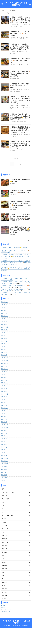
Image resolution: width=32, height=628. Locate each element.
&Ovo (20, 64)
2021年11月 (4, 461)
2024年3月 (4, 383)
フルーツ (24, 107)
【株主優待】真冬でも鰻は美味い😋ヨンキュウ (14, 247)
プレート (20, 66)
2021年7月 (4, 472)
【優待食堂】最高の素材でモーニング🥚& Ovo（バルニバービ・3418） (20, 60)
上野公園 (28, 107)
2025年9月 (4, 332)
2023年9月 (4, 399)
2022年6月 (4, 441)
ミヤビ (14, 38)
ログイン (3, 606)
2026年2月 (4, 318)
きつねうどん (22, 51)
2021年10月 (4, 464)
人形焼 (15, 26)
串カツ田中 (20, 121)
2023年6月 (4, 408)
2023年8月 (4, 402)
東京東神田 (19, 26)
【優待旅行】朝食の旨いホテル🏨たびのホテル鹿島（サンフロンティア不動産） (20, 73)
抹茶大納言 (21, 38)
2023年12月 (4, 391)
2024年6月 (4, 374)
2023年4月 (4, 413)
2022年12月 (4, 424)
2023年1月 (4, 422)
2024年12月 (4, 358)
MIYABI (20, 37)
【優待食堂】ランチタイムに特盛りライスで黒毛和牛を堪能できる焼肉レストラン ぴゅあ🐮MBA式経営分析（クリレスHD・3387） (16, 262)
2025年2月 (4, 352)
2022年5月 (4, 444)
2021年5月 (4, 477)
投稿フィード (5, 607)
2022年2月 (4, 452)
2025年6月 (4, 341)
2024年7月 (4, 371)
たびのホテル (22, 76)
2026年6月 (4, 307)
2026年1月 (4, 321)
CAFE (20, 104)
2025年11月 (4, 327)
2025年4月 (4, 346)
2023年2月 (4, 419)
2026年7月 (4, 305)
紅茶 (11, 108)
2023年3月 (4, 416)
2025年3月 (4, 349)
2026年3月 (4, 316)
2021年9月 (4, 466)
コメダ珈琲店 (17, 91)
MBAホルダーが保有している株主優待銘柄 (16, 4)
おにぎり (26, 149)
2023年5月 (4, 411)
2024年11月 (4, 360)
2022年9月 (4, 433)
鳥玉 (25, 121)
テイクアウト (23, 91)
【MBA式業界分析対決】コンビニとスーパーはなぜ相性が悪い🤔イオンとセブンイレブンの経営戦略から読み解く (15, 268)
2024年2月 (4, 385)
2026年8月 (4, 302)
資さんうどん (18, 53)
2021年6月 (4, 475)
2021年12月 (4, 458)
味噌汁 (13, 150)
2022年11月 (4, 427)
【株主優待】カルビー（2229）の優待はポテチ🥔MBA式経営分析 (15, 251)
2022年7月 (4, 438)
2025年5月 (4, 344)
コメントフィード (6, 609)
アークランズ (26, 134)
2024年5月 (4, 377)
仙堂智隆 (16, 291)
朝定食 (13, 53)
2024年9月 (4, 366)
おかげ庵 (21, 149)
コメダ (20, 89)
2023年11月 (4, 394)
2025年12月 (4, 324)
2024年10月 (4, 363)
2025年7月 (4, 338)
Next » (16, 158)
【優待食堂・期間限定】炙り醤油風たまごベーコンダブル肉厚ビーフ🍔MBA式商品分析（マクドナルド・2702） (15, 256)
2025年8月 (4, 335)
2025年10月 (4, 330)
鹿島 (18, 78)
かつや (20, 134)
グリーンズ (20, 24)
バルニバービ (15, 66)
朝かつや (17, 136)
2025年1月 (4, 355)
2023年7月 (4, 405)
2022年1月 (4, 455)
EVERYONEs (25, 104)
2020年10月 (4, 480)
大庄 (17, 38)
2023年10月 (4, 397)
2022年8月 (4, 436)
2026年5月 (4, 310)
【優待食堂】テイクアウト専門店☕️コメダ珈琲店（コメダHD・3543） (20, 85)
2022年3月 (4, 450)
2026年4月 (4, 313)
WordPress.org (5, 611)
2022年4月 (4, 447)
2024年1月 (4, 388)
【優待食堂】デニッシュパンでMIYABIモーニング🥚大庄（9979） (19, 33)
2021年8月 (4, 469)
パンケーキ (18, 107)
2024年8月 (4, 369)
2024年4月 (4, 380)
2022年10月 (4, 430)
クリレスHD (13, 107)
